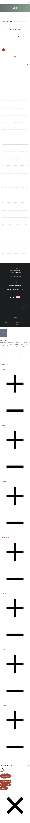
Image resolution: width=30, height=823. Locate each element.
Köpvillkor (15, 317)
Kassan (4, 788)
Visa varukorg (4, 784)
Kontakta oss (15, 319)
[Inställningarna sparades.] (28, 2)
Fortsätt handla (5, 776)
